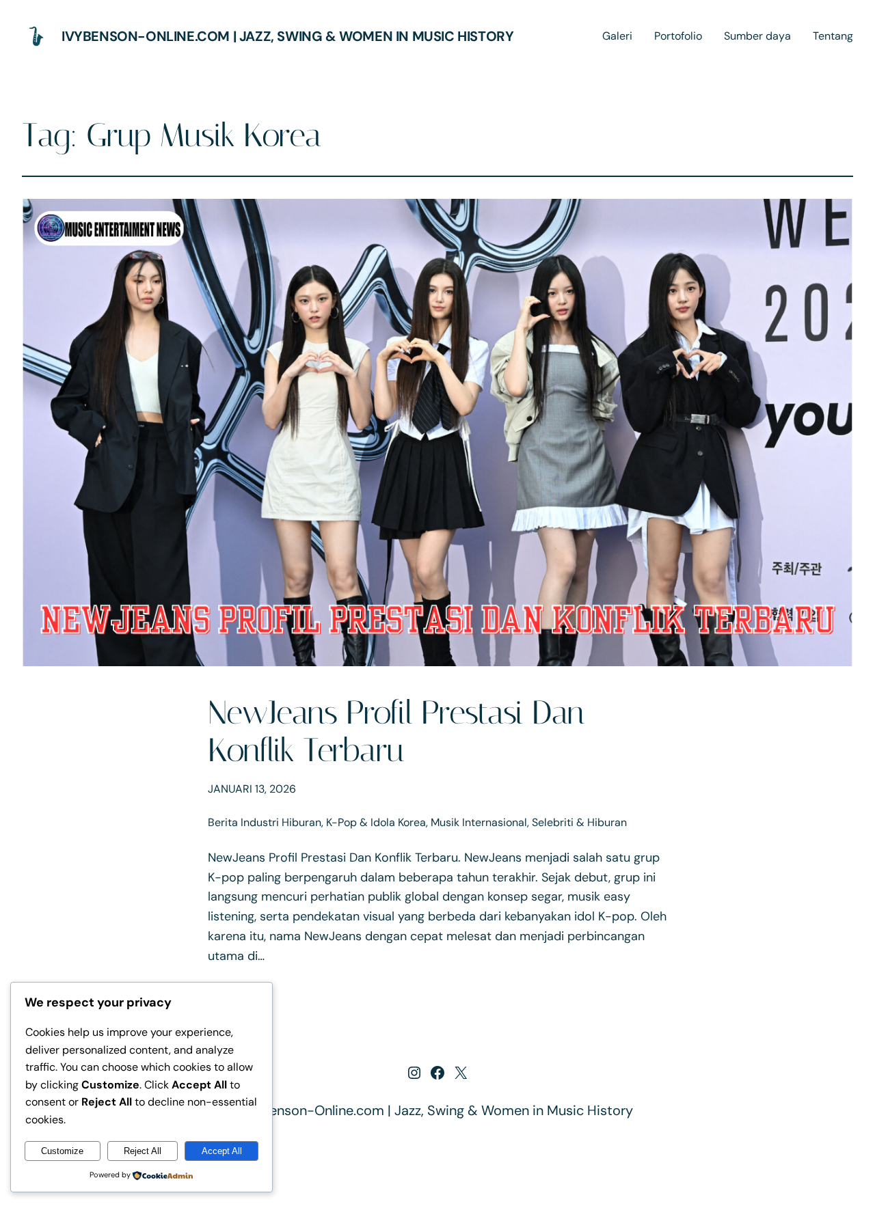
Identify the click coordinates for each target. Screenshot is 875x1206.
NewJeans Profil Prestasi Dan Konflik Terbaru (396, 731)
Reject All (142, 1151)
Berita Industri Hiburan (264, 822)
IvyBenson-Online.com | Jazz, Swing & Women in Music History (287, 36)
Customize (62, 1151)
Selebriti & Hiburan (579, 822)
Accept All (222, 1151)
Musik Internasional (479, 822)
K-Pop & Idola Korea (376, 822)
